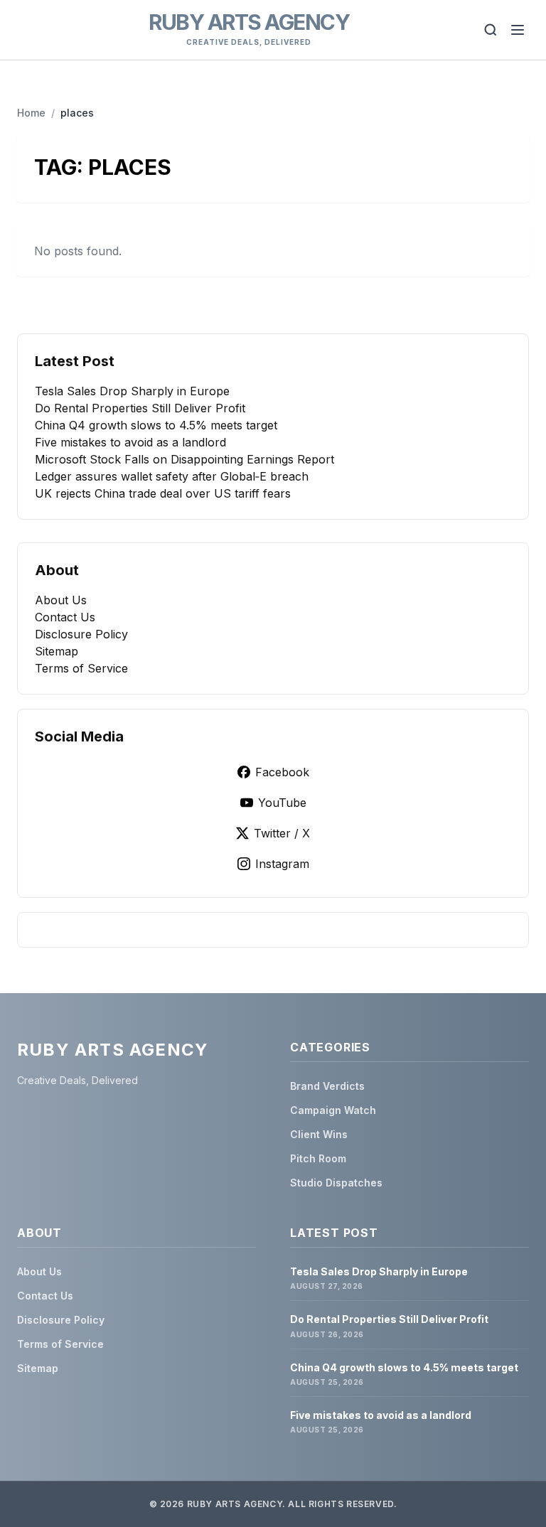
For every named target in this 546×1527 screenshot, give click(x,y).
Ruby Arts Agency (249, 22)
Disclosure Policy (81, 634)
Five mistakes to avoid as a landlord (130, 442)
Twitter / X (282, 833)
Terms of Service (81, 668)
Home (31, 113)
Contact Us (65, 617)
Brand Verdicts (327, 1086)
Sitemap (56, 651)
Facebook (282, 772)
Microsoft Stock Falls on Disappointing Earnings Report (184, 459)
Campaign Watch (333, 1110)
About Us (61, 600)
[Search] (490, 30)
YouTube (282, 802)
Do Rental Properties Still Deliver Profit (140, 408)
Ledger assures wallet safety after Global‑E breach (172, 476)
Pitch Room (318, 1158)
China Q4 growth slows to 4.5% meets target (156, 425)
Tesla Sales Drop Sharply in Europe (132, 391)
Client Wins (319, 1134)
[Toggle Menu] (517, 29)
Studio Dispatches (336, 1183)
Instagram (282, 864)
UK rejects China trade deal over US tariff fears (163, 493)
